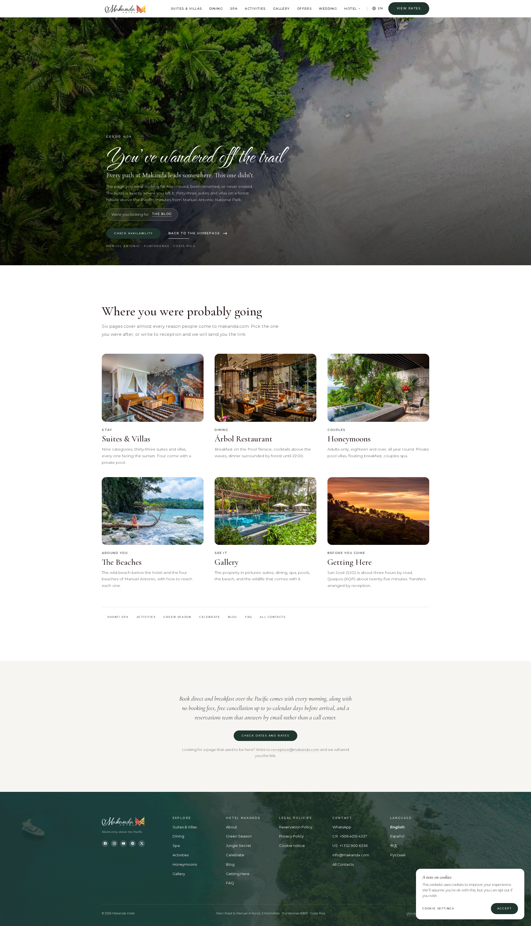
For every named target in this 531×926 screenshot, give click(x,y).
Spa (234, 9)
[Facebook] (105, 843)
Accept (504, 908)
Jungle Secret (238, 845)
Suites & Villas (186, 9)
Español (397, 836)
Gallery (281, 9)
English (397, 827)
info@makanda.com (350, 855)
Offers (304, 9)
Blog (232, 617)
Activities (255, 9)
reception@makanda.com (295, 749)
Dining (216, 9)
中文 (393, 845)
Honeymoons (185, 864)
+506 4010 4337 (353, 836)
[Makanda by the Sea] (132, 821)
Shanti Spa (118, 617)
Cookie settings (438, 908)
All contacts (272, 617)
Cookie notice (292, 845)
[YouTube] (123, 843)
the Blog (162, 214)
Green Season (177, 617)
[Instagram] (114, 843)
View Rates (409, 8)
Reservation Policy (295, 827)
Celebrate (209, 617)
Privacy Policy (291, 836)
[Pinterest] (132, 843)
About (231, 827)
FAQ (248, 617)
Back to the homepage (194, 233)
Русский (397, 855)
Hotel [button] (352, 9)
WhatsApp (341, 827)
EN (381, 8)
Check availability (133, 233)
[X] (141, 843)
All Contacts (343, 864)
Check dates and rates (265, 735)
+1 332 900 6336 (354, 845)
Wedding (328, 9)
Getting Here (237, 874)
